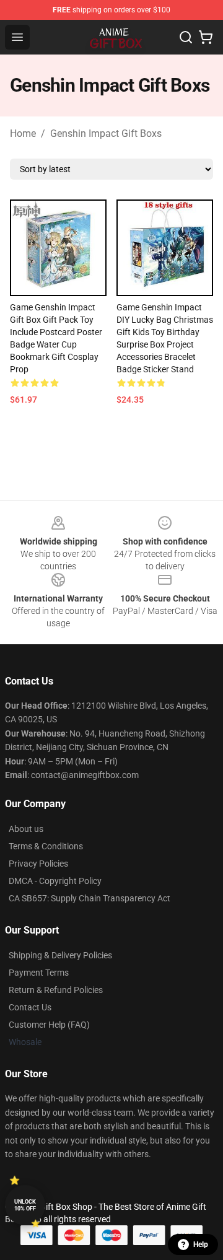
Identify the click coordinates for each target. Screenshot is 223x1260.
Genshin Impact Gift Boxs (106, 133)
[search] (185, 37)
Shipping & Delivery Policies (60, 955)
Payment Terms (39, 973)
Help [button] (200, 1244)
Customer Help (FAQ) (49, 1025)
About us (26, 829)
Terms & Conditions (46, 846)
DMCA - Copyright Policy (55, 881)
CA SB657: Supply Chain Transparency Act (89, 898)
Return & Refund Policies (56, 990)
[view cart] (205, 37)
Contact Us (30, 1007)
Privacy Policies (38, 863)
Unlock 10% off (25, 1205)
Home (23, 133)
